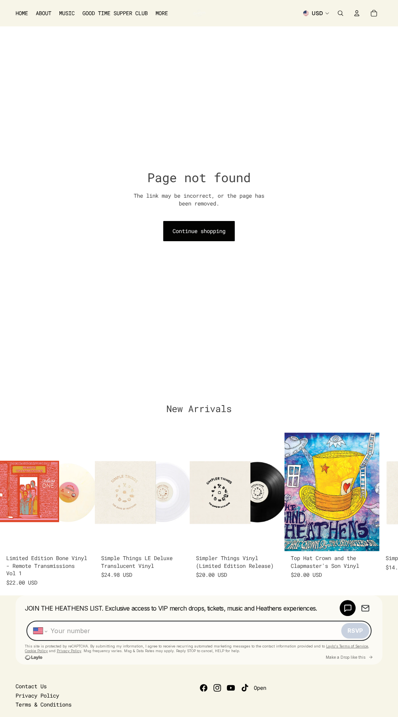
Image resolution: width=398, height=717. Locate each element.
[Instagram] (217, 688)
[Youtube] (231, 688)
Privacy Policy (37, 695)
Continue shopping (199, 231)
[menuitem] (162, 13)
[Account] (356, 13)
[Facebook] (203, 688)
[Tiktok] (245, 688)
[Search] (340, 13)
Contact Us (31, 686)
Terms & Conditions (44, 704)
